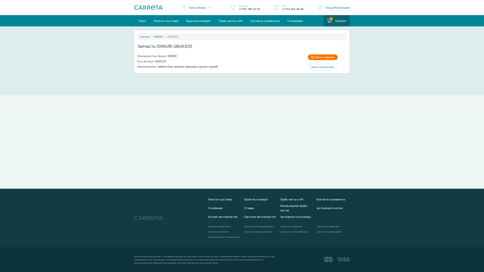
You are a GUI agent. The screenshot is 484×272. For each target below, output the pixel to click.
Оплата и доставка (166, 21)
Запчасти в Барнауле (219, 226)
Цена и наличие (324, 57)
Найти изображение (322, 67)
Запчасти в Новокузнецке (258, 231)
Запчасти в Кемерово (328, 226)
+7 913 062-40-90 (292, 9)
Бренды (144, 36)
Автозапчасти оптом (329, 208)
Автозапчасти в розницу (295, 217)
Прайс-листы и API (231, 21)
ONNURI (158, 36)
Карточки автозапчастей (260, 217)
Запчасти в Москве (218, 231)
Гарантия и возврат (198, 21)
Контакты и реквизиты (265, 21)
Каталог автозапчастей (222, 217)
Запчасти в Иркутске (291, 226)
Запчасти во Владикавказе (258, 226)
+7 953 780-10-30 (249, 9)
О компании (295, 21)
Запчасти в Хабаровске (329, 231)
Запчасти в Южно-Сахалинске (224, 237)
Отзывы (249, 208)
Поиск (142, 21)
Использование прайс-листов (294, 208)
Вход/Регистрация (338, 7)
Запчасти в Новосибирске (294, 231)
